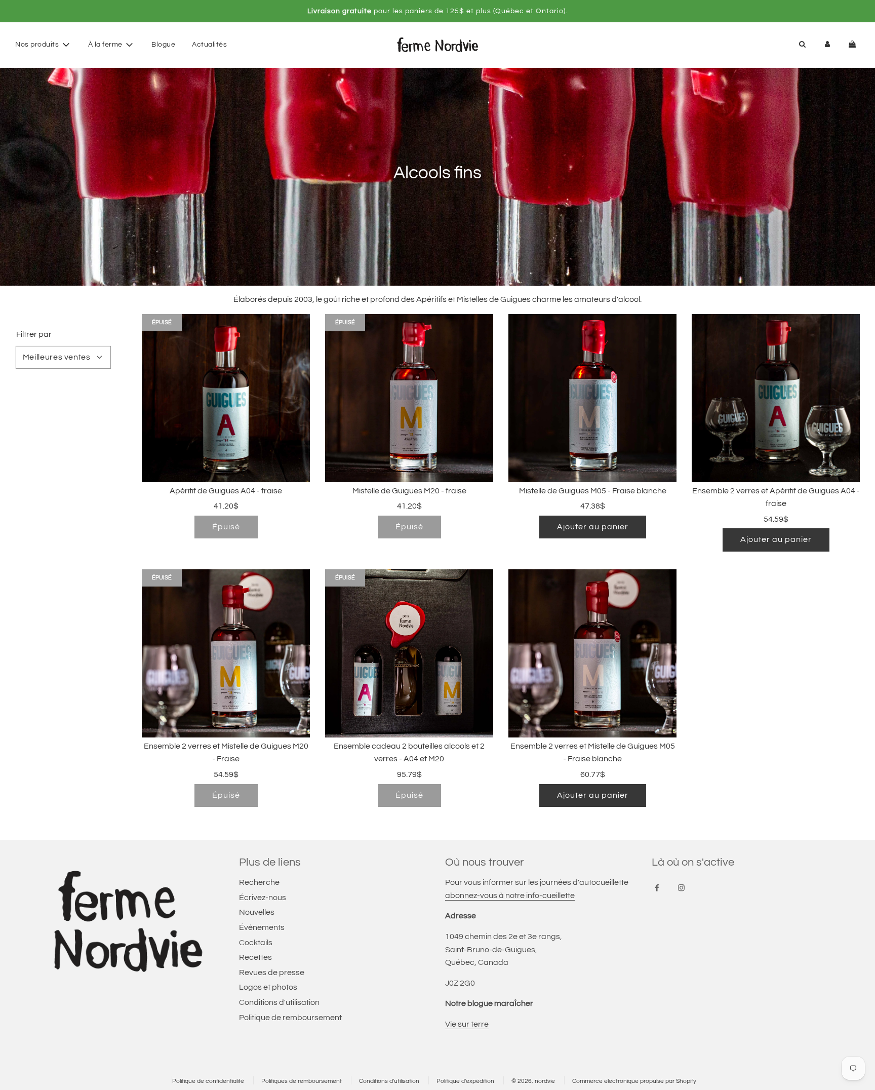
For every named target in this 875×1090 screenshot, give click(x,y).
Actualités (209, 44)
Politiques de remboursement (301, 1081)
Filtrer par (34, 334)
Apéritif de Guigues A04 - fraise (226, 491)
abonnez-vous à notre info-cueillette (510, 895)
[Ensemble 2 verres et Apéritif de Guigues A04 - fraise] (776, 398)
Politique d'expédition (465, 1081)
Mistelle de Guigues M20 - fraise (409, 491)
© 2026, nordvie (533, 1081)
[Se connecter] (827, 44)
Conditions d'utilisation (279, 1002)
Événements (262, 927)
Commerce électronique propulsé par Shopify (634, 1081)
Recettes (255, 957)
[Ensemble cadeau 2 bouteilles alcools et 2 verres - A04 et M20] (409, 653)
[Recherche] (802, 44)
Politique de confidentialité (208, 1081)
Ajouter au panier (592, 527)
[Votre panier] (853, 44)
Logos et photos (268, 987)
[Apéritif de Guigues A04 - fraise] (226, 398)
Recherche (259, 882)
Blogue (163, 44)
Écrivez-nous (262, 897)
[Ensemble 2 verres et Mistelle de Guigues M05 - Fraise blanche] (592, 653)
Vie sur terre (467, 1024)
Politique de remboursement (290, 1018)
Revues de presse (271, 972)
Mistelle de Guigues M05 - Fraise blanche (592, 491)
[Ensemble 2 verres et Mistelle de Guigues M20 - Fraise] (226, 653)
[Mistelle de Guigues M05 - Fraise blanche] (592, 398)
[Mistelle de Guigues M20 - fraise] (409, 398)
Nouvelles (256, 912)
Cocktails (255, 943)
